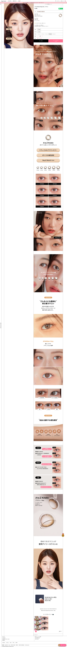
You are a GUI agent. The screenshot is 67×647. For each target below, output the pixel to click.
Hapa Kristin (3, 1)
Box (35, 38)
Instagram (3, 642)
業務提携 (3, 640)
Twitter (10, 642)
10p (39, 31)
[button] (32, 26)
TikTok (13, 642)
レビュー (36, 634)
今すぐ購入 (41, 40)
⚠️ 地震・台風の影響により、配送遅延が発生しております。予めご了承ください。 (33, 2)
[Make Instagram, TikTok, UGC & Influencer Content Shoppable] (60, 631)
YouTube (7, 642)
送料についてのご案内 (38, 636)
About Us (3, 636)
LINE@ (16, 642)
